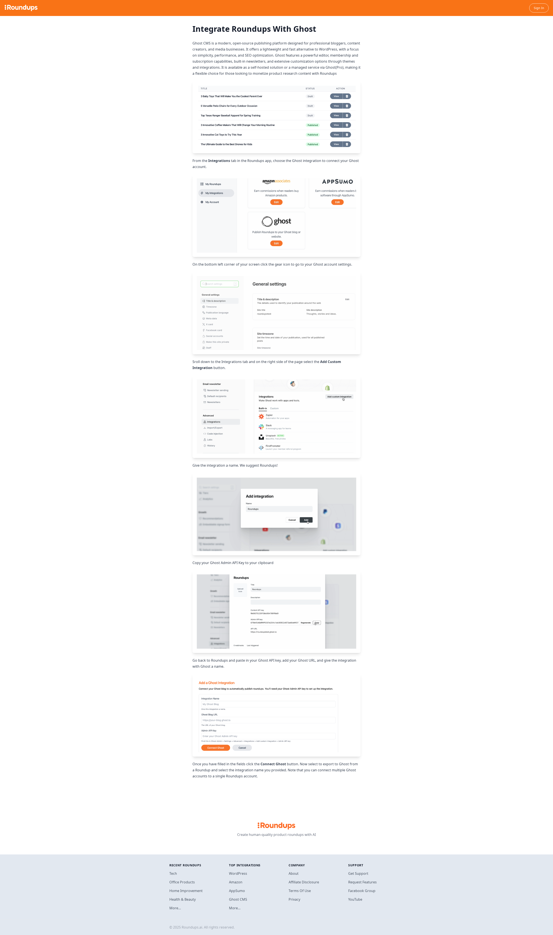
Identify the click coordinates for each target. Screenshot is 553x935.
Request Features (362, 882)
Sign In (539, 8)
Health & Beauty (182, 899)
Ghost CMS (238, 899)
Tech (173, 873)
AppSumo (237, 890)
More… (175, 908)
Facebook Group (361, 890)
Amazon (235, 882)
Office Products (182, 882)
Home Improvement (186, 890)
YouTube (355, 899)
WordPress (238, 873)
